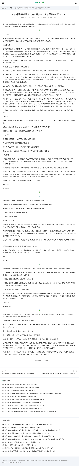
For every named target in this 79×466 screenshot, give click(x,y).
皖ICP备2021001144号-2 (51, 460)
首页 (2, 8)
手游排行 (11, 462)
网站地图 (18, 462)
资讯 (6, 8)
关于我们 (4, 462)
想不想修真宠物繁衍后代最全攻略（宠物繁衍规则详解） (21, 373)
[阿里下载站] (39, 4)
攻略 (10, 8)
